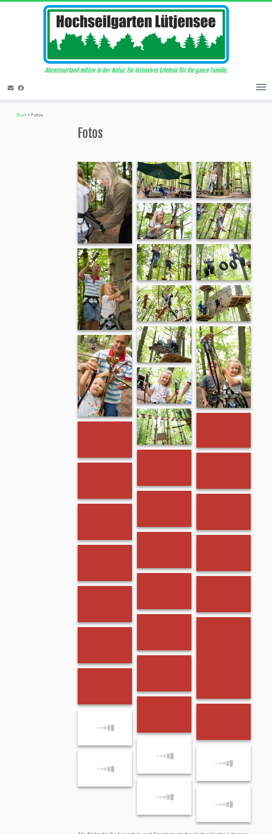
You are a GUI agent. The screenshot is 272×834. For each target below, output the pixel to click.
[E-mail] (13, 88)
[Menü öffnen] (261, 88)
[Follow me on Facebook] (23, 88)
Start (21, 114)
